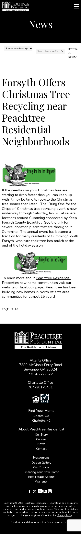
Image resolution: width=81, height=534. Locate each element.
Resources (41, 457)
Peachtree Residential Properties (36, 280)
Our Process (41, 467)
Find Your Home (41, 410)
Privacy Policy (64, 515)
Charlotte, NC (41, 421)
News (41, 444)
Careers (41, 439)
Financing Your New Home (41, 472)
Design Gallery (41, 463)
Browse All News (73, 53)
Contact (41, 449)
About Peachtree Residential (41, 429)
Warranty (41, 482)
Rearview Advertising (58, 522)
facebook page (31, 287)
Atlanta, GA (41, 416)
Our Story (41, 435)
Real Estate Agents (41, 477)
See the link (54, 222)
